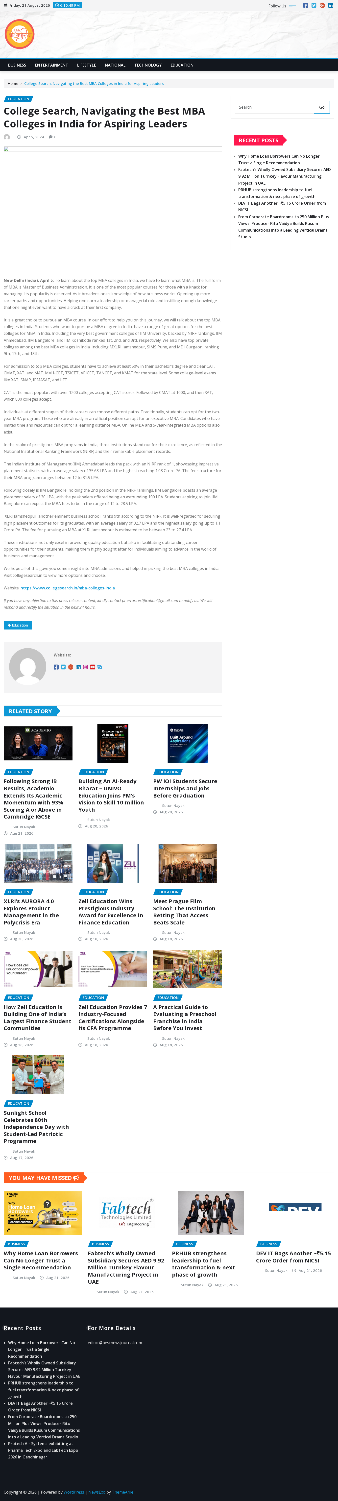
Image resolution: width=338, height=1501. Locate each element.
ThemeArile (122, 1492)
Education (182, 65)
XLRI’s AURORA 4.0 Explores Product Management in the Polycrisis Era (31, 911)
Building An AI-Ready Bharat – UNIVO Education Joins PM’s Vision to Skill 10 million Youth (111, 795)
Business (17, 65)
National (115, 65)
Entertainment (51, 65)
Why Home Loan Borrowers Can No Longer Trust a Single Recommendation (41, 1260)
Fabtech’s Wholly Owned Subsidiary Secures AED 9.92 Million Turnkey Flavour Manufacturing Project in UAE (284, 176)
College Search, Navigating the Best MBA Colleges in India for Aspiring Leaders (94, 83)
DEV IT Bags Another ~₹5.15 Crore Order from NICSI (293, 1256)
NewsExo (96, 1492)
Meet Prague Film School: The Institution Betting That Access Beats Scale (184, 911)
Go (322, 107)
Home (13, 83)
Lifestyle (86, 65)
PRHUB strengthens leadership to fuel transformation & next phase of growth (203, 1263)
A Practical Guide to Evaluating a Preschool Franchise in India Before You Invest (184, 1017)
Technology (148, 65)
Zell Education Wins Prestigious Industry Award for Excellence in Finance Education (110, 911)
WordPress (74, 1492)
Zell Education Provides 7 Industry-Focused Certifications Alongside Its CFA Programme (112, 1017)
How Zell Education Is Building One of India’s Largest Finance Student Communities (37, 1017)
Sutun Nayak (24, 826)
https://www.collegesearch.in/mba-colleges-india (68, 588)
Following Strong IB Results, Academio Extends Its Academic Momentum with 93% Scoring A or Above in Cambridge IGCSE (33, 798)
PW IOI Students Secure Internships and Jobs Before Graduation (185, 788)
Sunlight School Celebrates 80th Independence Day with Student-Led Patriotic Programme (36, 1126)
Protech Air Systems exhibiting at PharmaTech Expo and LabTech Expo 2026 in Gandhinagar (43, 1450)
